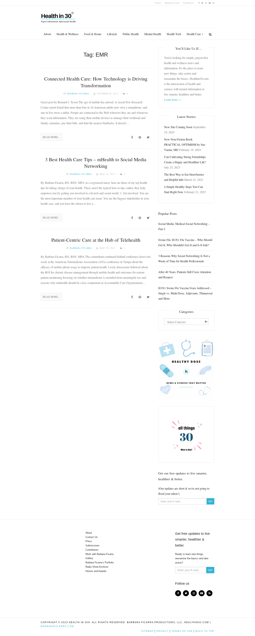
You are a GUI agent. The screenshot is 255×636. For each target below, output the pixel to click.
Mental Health (152, 34)
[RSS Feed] (213, 2)
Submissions (92, 545)
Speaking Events (172, 2)
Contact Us (91, 537)
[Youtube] (210, 2)
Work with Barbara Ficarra (99, 554)
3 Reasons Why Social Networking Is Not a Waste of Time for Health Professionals (184, 258)
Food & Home (92, 34)
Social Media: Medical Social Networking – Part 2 (184, 226)
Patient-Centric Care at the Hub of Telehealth (95, 240)
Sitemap (147, 631)
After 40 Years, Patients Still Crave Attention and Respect (184, 274)
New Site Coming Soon (178, 127)
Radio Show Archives (96, 566)
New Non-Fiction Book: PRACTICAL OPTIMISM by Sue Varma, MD (184, 144)
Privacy (162, 631)
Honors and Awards (95, 571)
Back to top (204, 631)
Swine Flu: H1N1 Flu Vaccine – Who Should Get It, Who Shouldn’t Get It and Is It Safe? (185, 242)
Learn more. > (172, 99)
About (47, 34)
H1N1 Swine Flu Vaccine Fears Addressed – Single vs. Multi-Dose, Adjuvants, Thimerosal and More (185, 293)
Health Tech (174, 34)
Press (88, 541)
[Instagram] (206, 2)
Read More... (51, 137)
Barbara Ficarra (78, 93)
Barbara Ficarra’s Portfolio (99, 562)
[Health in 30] (59, 15)
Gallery (89, 558)
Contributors (188, 2)
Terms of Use (182, 631)
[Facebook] (199, 2)
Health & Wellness (68, 34)
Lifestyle (112, 34)
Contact (158, 2)
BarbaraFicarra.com (57, 626)
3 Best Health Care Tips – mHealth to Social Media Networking (95, 162)
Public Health (131, 34)
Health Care (194, 34)
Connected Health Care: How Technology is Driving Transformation (95, 81)
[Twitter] (202, 2)
